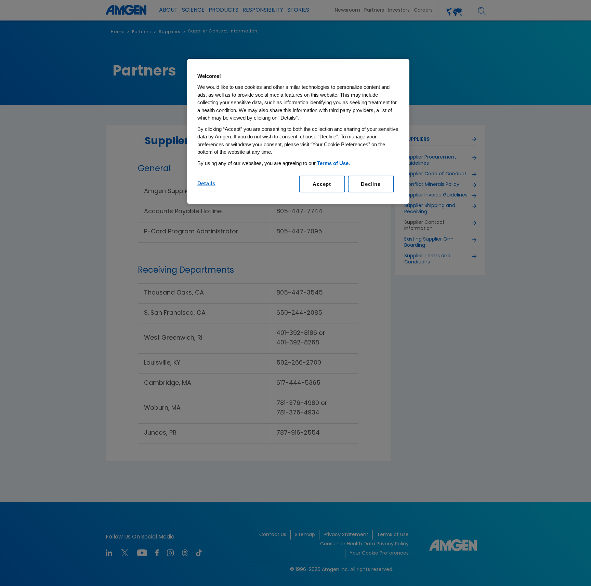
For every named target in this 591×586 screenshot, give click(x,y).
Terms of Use (333, 163)
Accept (322, 184)
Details (206, 183)
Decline (370, 184)
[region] (298, 131)
